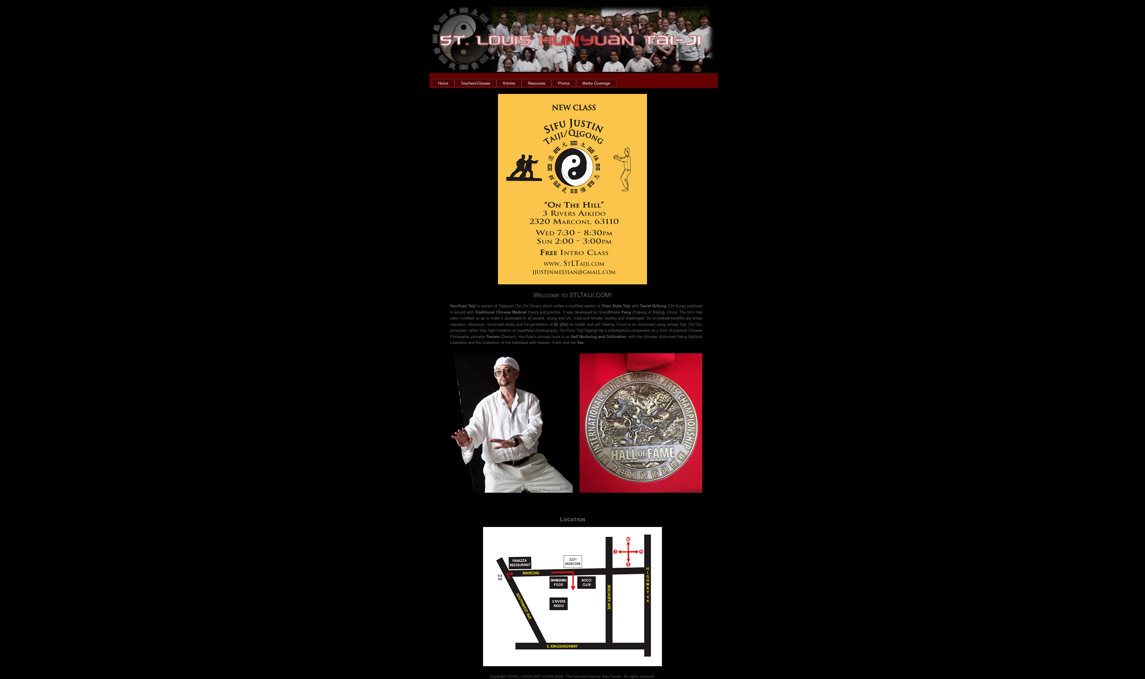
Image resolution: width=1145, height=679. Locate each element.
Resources (536, 83)
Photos (564, 83)
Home (443, 83)
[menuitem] (443, 83)
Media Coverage (596, 83)
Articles (509, 83)
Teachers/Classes (475, 83)
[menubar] (524, 83)
